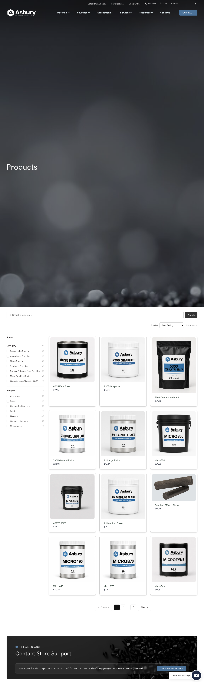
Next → (144, 607)
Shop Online (135, 4)
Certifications (117, 4)
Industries (81, 13)
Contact (188, 12)
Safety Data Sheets (97, 4)
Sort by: (154, 325)
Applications (104, 13)
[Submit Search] (195, 3)
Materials (62, 13)
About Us (165, 13)
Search (191, 315)
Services (125, 13)
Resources (145, 13)
